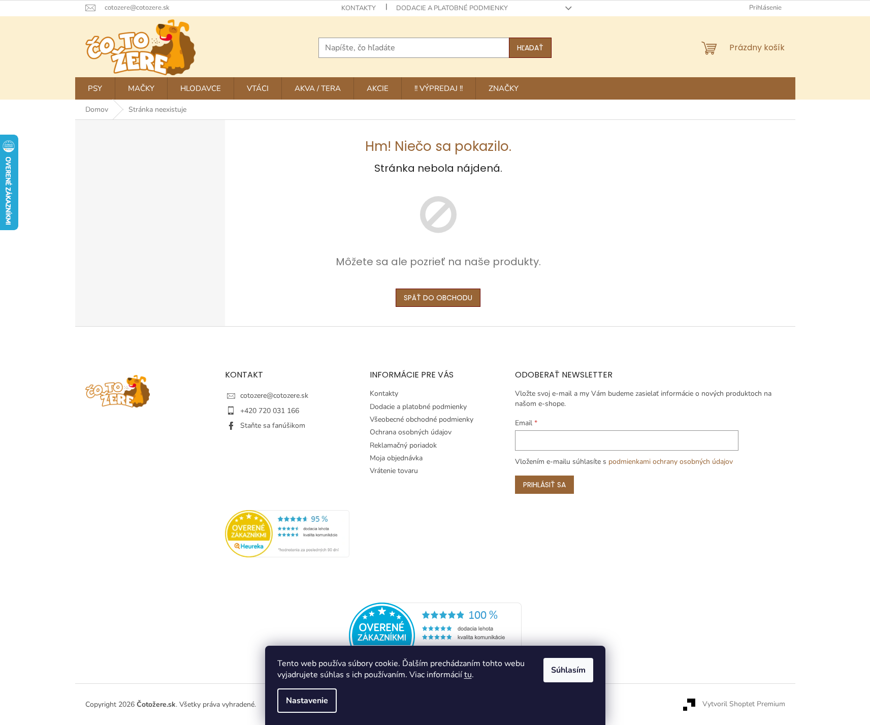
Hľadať (530, 48)
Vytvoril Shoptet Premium (743, 704)
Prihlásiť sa (544, 485)
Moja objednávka (396, 458)
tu (468, 674)
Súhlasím (568, 670)
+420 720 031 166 (269, 411)
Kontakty (358, 8)
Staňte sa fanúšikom (272, 425)
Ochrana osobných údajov (411, 432)
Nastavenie (307, 700)
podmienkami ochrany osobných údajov (670, 461)
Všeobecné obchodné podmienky (421, 419)
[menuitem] (95, 88)
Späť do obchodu (438, 298)
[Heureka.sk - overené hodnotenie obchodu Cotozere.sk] (435, 635)
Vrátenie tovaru (394, 471)
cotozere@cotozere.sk (274, 395)
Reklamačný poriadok (403, 445)
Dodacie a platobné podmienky (452, 8)
